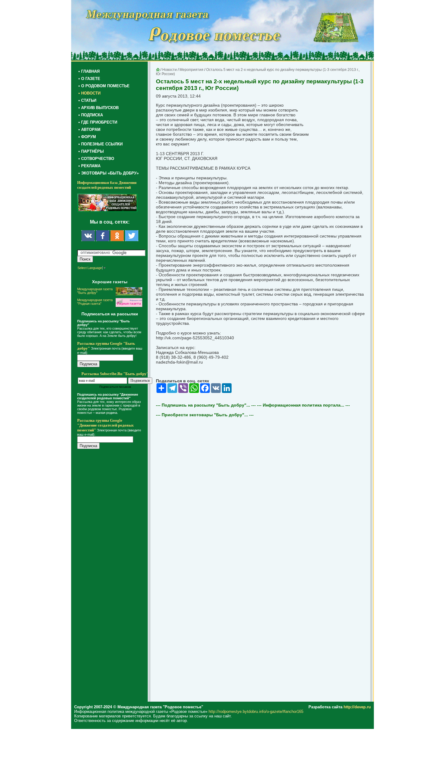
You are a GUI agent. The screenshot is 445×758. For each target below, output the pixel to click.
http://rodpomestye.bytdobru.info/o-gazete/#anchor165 (256, 711)
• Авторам (89, 129)
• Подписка (90, 115)
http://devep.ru (357, 707)
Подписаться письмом (115, 386)
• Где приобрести (97, 122)
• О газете (89, 78)
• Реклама (89, 166)
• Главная (89, 71)
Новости (169, 70)
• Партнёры (91, 151)
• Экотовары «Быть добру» (108, 173)
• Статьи (87, 100)
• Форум (87, 137)
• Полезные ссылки (100, 144)
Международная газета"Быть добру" (95, 290)
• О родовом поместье (104, 86)
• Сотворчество (96, 158)
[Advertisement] (113, 576)
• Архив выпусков (98, 107)
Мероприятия (191, 70)
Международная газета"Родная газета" (95, 301)
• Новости (89, 93)
